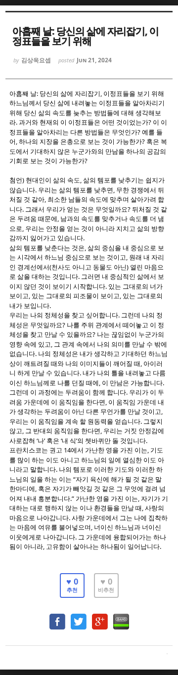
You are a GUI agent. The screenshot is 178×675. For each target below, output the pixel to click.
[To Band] (121, 617)
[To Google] (100, 617)
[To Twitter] (79, 617)
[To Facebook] (57, 617)
